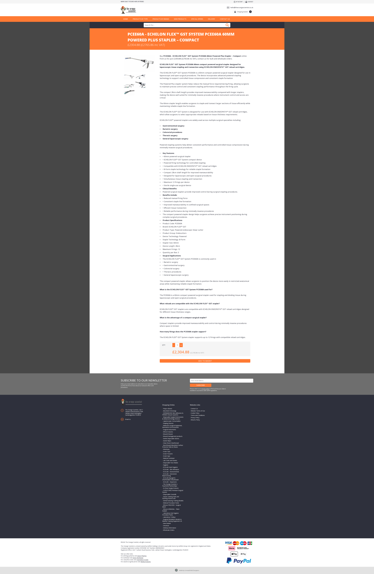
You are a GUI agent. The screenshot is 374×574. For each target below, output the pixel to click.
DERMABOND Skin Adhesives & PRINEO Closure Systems (172, 414)
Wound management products (172, 436)
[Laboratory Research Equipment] (134, 10)
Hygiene (165, 465)
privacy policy (205, 389)
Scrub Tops (166, 451)
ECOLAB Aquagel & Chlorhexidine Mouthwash (170, 479)
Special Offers (197, 19)
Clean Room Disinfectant (171, 443)
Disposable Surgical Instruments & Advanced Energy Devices (172, 418)
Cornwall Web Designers (192, 570)
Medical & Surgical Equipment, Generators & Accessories (172, 426)
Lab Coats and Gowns (170, 460)
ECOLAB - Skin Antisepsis (171, 469)
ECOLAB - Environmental (171, 472)
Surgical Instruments (169, 429)
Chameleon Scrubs (142, 560)
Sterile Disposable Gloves (171, 438)
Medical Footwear (169, 458)
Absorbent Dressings (169, 411)
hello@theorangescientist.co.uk (241, 7)
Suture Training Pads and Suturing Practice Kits (170, 497)
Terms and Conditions (198, 415)
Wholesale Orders (168, 530)
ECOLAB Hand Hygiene (170, 467)
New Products (180, 19)
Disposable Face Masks (170, 463)
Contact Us (225, 19)
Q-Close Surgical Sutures (171, 488)
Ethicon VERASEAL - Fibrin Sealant (170, 510)
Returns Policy (195, 420)
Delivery (211, 19)
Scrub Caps (166, 456)
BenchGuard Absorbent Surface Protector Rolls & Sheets (172, 446)
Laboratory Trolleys (169, 517)
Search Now (227, 25)
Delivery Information (169, 528)
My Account (239, 2)
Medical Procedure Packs (171, 503)
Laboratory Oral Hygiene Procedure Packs (170, 514)
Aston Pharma (141, 556)
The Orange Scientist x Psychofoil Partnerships (169, 485)
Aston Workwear (138, 558)
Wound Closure (168, 434)
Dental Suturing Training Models (173, 501)
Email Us (128, 419)
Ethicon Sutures (168, 432)
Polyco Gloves (167, 409)
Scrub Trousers (168, 454)
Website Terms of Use (198, 411)
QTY (163, 345)
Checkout (250, 2)
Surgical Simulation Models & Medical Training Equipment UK (172, 520)
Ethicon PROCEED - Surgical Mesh (171, 506)
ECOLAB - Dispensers (170, 482)
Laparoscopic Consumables (172, 421)
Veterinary (166, 449)
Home (125, 19)
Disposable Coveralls (169, 494)
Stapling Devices (168, 423)
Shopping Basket (244, 12)
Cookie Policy (195, 413)
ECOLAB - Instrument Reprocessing (169, 475)
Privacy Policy (195, 417)
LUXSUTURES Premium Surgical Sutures (172, 491)
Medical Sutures (146, 562)
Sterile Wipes (167, 441)
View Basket (167, 523)
